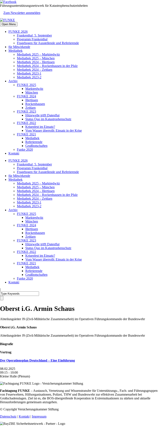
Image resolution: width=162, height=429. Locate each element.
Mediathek (15, 50)
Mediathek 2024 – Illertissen (36, 62)
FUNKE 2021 (26, 134)
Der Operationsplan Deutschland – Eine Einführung (37, 360)
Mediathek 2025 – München (36, 58)
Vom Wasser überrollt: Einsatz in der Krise (53, 130)
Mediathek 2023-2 (29, 77)
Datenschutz (8, 416)
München (31, 92)
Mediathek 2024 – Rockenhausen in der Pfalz (47, 66)
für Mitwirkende (19, 47)
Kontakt (13, 153)
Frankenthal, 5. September (34, 35)
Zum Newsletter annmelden (21, 13)
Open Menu (9, 24)
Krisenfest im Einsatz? (40, 126)
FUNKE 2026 (18, 31)
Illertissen (31, 100)
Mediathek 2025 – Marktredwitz (38, 54)
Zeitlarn (30, 107)
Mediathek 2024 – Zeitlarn (34, 69)
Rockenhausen (35, 104)
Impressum (39, 416)
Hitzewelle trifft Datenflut (42, 115)
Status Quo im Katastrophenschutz (48, 119)
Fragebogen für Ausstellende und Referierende (48, 43)
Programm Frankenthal (32, 39)
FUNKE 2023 (26, 111)
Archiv (13, 81)
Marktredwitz (34, 88)
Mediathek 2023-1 (29, 73)
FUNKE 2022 (26, 123)
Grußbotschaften (36, 146)
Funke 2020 (25, 149)
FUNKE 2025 (26, 85)
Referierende (33, 142)
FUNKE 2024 (26, 96)
